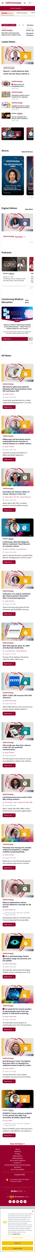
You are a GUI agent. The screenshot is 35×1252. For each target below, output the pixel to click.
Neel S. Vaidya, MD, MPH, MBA (22, 802)
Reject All (17, 1243)
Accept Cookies (17, 1248)
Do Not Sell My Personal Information (18, 1165)
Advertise (17, 1151)
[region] (17, 1230)
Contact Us (17, 1163)
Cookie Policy (16, 1234)
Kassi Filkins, (9, 802)
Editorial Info (17, 1156)
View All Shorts (27, 152)
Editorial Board (17, 1158)
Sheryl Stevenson (25, 497)
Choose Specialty (15, 8)
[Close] (33, 1211)
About (17, 1149)
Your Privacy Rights (17, 1169)
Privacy (17, 1154)
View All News (16, 1144)
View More (30, 25)
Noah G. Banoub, (10, 549)
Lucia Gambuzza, (10, 651)
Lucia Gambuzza (21, 549)
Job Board (17, 1167)
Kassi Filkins (8, 1120)
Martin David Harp (10, 701)
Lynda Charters (9, 394)
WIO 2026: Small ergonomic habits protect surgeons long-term (11, 34)
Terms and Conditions (17, 1160)
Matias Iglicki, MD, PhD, (12, 497)
